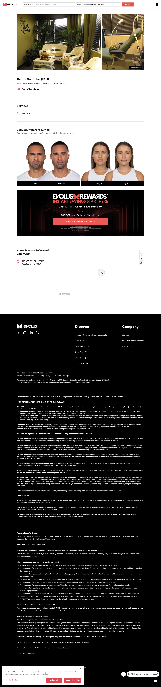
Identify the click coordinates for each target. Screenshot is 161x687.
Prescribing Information (103, 507)
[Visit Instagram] (24, 332)
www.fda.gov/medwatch (55, 516)
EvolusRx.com (63, 648)
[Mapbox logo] (64, 294)
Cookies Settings (61, 376)
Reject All (54, 680)
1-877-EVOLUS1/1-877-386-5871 (81, 514)
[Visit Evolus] (27, 326)
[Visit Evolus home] (10, 4)
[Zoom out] (141, 255)
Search (128, 4)
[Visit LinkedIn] (31, 332)
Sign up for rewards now (79, 222)
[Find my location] (141, 263)
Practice (27, 4)
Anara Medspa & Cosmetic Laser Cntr (33, 83)
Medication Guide (23, 509)
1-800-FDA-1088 (76, 516)
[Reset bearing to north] (141, 258)
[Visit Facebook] (18, 332)
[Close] (80, 668)
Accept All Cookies (72, 680)
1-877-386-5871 (100, 637)
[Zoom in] (141, 251)
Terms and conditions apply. (80, 227)
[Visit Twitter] (37, 332)
